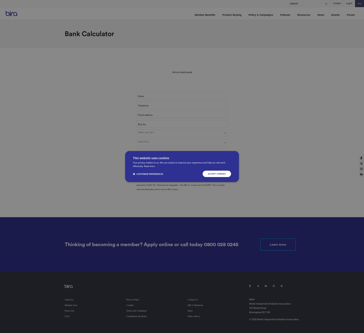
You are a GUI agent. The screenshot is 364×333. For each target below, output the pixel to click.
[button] (148, 173)
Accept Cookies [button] (217, 173)
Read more (149, 166)
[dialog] (182, 166)
